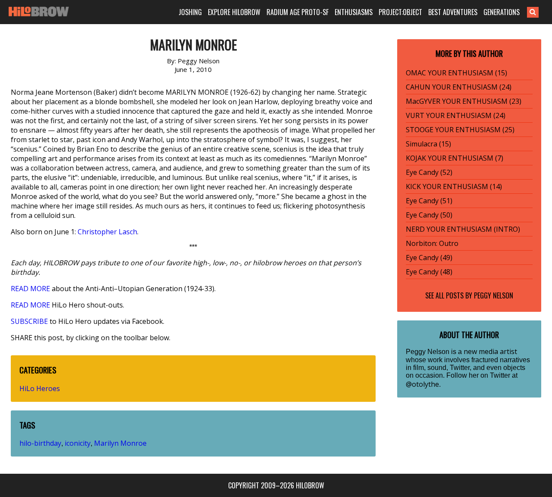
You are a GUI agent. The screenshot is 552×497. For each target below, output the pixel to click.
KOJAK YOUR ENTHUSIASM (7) (454, 158)
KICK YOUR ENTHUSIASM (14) (454, 186)
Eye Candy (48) (429, 271)
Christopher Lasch (107, 231)
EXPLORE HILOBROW (234, 12)
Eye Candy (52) (429, 172)
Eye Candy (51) (429, 200)
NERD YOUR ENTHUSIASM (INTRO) (463, 229)
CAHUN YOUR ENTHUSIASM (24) (458, 87)
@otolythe (422, 384)
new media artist (490, 351)
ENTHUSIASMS (354, 12)
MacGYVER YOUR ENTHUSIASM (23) (463, 101)
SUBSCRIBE (29, 321)
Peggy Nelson (493, 295)
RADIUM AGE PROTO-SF (298, 12)
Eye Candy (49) (429, 257)
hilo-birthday (40, 443)
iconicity (78, 443)
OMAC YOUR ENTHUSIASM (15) (456, 73)
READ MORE (30, 288)
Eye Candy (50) (429, 215)
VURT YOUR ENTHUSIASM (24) (455, 115)
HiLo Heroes (39, 388)
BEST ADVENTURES (452, 12)
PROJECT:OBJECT (400, 12)
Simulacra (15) (428, 144)
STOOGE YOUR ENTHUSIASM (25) (460, 129)
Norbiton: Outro (432, 243)
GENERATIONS (501, 12)
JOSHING (190, 12)
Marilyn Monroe (120, 443)
